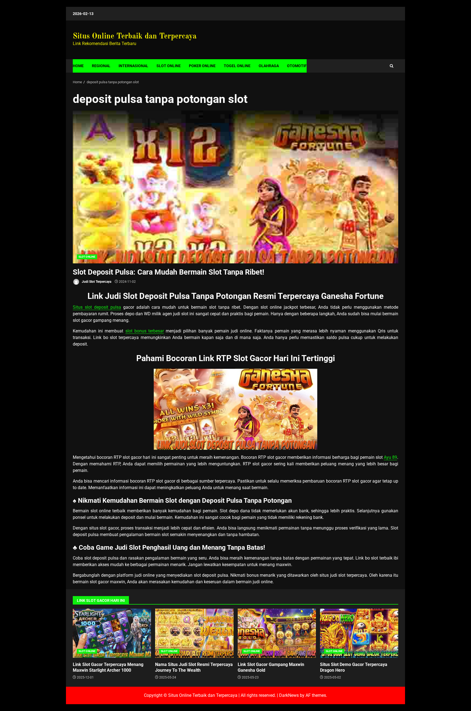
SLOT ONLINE (168, 66)
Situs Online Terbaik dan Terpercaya (135, 36)
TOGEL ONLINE (237, 66)
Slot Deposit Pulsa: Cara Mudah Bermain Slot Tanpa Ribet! (235, 187)
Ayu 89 (390, 457)
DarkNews (289, 695)
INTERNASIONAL (133, 66)
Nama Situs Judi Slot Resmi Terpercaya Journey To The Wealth (194, 633)
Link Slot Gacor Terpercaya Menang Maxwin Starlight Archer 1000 (112, 633)
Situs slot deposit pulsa (97, 307)
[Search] (391, 66)
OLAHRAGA (269, 66)
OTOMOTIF (297, 66)
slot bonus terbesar (144, 331)
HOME (78, 66)
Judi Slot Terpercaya (96, 282)
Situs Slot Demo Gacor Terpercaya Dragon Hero (359, 633)
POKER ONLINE (202, 66)
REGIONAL (101, 66)
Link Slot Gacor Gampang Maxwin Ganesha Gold (277, 633)
